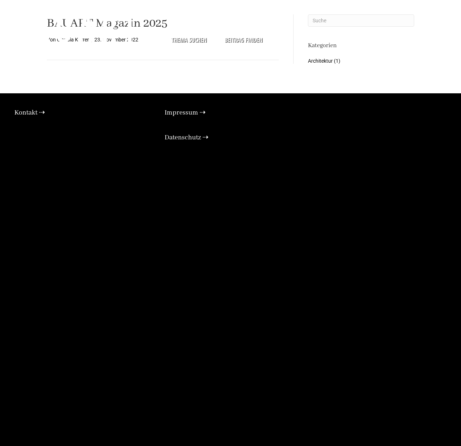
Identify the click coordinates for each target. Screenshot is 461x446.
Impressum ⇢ (185, 112)
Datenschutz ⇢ (187, 137)
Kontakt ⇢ (29, 112)
